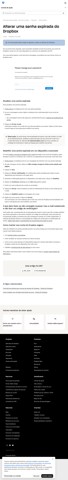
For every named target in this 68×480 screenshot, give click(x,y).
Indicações (9, 430)
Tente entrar (9, 109)
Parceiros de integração (13, 435)
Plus (35, 343)
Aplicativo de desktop (12, 343)
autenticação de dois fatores (21, 247)
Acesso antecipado (11, 361)
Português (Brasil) (10, 455)
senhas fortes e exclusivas (16, 235)
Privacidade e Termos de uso (42, 386)
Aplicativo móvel (10, 346)
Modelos (8, 367)
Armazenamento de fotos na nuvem (16, 386)
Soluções (8, 355)
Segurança (9, 358)
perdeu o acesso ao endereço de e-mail (22, 154)
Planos (36, 367)
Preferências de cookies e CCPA (43, 392)
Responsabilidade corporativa (43, 421)
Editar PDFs (9, 395)
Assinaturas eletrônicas (13, 398)
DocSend (37, 358)
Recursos (8, 352)
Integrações (9, 349)
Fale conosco (38, 383)
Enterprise (37, 352)
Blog (7, 412)
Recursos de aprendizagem (42, 401)
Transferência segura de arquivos (16, 389)
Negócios (37, 349)
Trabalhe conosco (39, 415)
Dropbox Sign (38, 361)
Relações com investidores (42, 418)
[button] (4, 13)
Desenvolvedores (11, 424)
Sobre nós (37, 412)
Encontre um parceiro (12, 438)
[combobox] (34, 13)
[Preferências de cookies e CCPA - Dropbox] (28, 467)
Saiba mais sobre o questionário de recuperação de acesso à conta (30, 221)
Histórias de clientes (12, 418)
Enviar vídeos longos (12, 383)
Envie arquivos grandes (13, 380)
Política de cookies (39, 389)
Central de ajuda (7, 8)
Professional (37, 346)
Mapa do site (38, 398)
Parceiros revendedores (13, 433)
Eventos (8, 415)
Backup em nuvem (11, 392)
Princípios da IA (38, 395)
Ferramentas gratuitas (12, 370)
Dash (35, 355)
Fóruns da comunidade (13, 427)
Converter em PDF (11, 401)
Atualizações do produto (41, 370)
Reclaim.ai (37, 364)
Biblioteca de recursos (12, 421)
